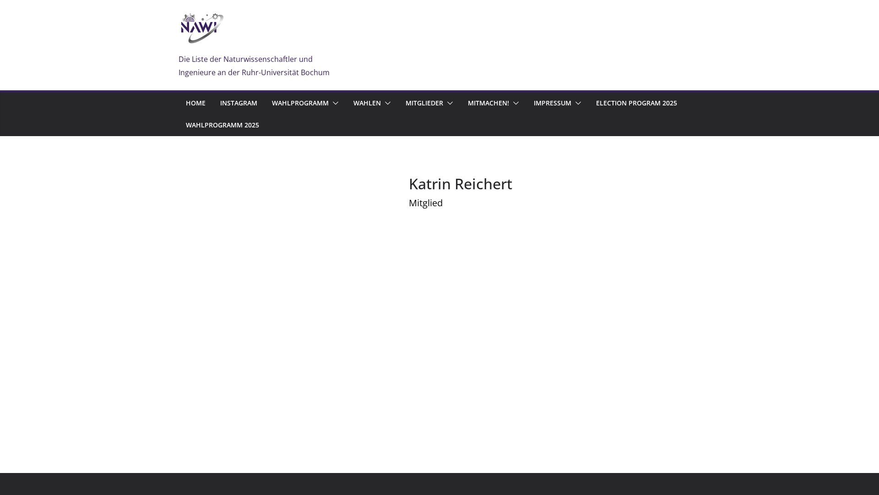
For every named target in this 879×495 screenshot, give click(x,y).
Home (196, 103)
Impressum (552, 103)
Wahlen (367, 103)
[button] (334, 103)
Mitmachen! (488, 103)
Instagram (238, 103)
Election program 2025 (636, 103)
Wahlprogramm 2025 (222, 125)
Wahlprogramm (300, 103)
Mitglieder (424, 103)
